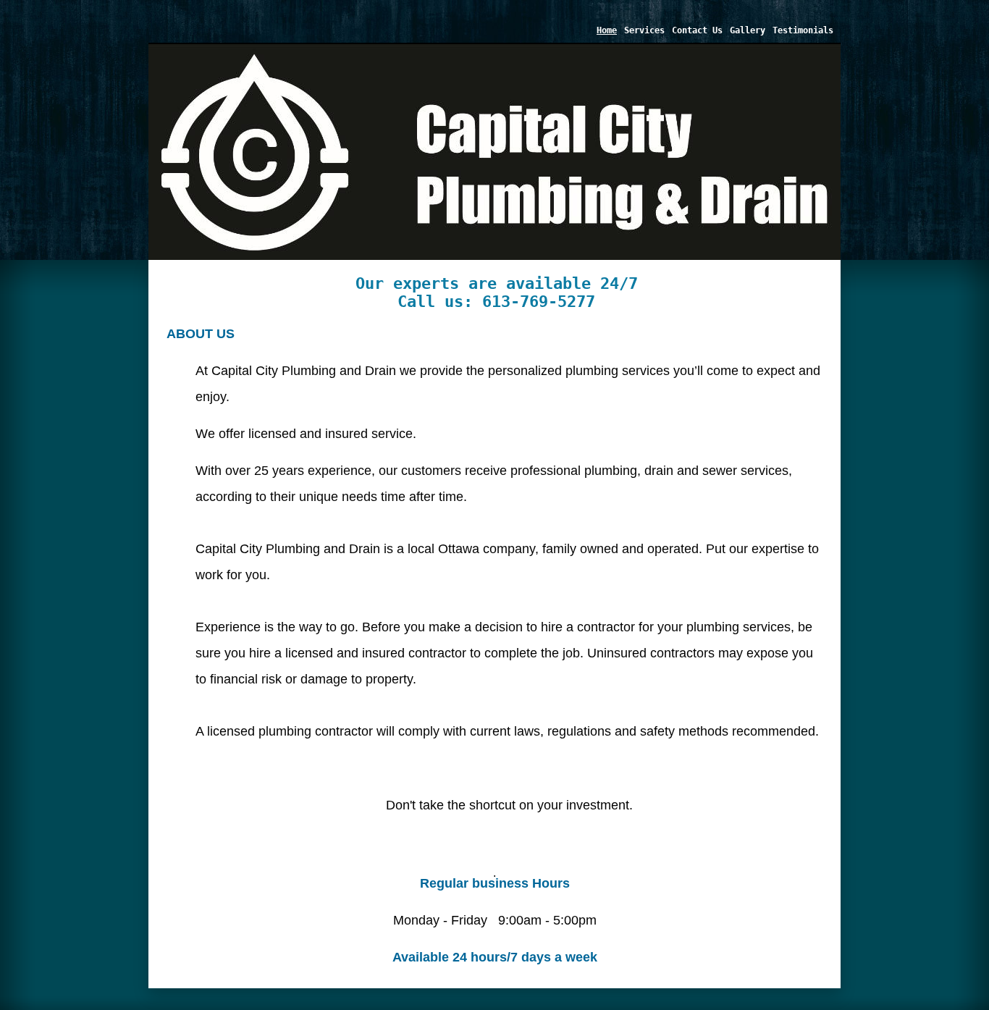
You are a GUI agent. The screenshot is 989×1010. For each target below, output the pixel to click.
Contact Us (697, 30)
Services (644, 30)
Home (607, 30)
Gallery (747, 30)
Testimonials (803, 30)
